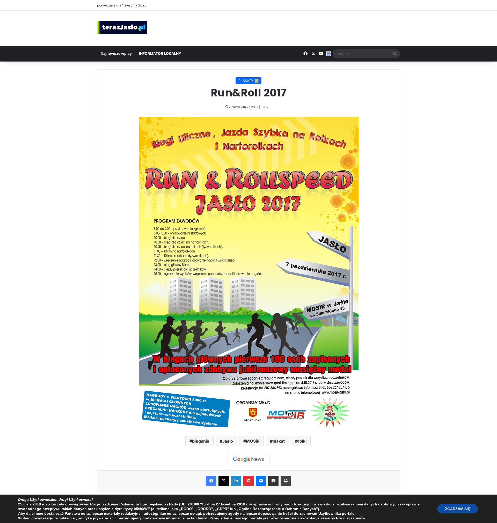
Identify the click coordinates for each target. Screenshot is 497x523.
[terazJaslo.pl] (122, 27)
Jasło (227, 441)
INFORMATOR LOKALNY (160, 53)
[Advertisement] (300, 27)
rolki (302, 441)
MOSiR (253, 441)
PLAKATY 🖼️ (248, 81)
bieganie (200, 441)
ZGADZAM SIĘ (457, 509)
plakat (279, 441)
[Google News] (248, 459)
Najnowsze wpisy (116, 53)
